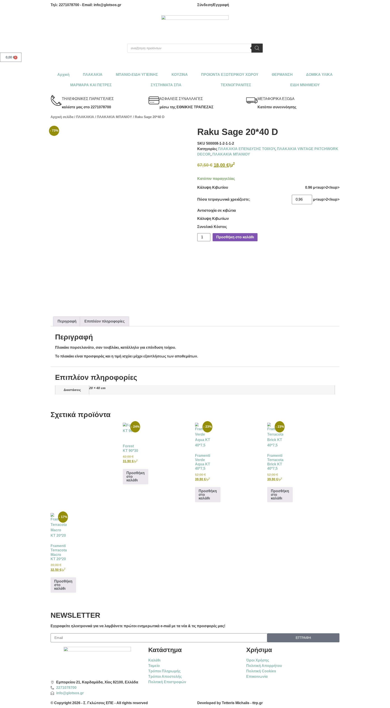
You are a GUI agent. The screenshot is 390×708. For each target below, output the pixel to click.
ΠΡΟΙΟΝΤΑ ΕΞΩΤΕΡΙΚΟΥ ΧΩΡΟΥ (229, 75)
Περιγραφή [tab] (67, 321)
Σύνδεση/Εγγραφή (213, 5)
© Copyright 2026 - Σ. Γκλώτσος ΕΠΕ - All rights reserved (99, 703)
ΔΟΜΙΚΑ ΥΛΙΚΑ (319, 75)
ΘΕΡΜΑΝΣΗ (282, 75)
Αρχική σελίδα (62, 117)
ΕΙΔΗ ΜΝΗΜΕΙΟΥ (305, 85)
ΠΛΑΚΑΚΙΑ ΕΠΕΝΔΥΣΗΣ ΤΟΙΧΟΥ (246, 149)
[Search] (257, 48)
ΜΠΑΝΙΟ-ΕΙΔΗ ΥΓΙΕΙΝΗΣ (137, 75)
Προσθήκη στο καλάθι (235, 237)
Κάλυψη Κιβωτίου (212, 187)
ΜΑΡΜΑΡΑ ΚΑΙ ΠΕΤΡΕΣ (91, 85)
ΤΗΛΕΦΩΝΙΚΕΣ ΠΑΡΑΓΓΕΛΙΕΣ (88, 99)
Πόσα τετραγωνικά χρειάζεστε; (223, 199)
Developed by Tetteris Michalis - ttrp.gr (230, 703)
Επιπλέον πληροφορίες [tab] (104, 321)
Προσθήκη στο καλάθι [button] (135, 476)
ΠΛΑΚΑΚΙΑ (92, 75)
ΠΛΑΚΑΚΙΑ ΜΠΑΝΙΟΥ (114, 117)
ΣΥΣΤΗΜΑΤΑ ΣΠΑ (166, 85)
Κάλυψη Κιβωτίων (213, 219)
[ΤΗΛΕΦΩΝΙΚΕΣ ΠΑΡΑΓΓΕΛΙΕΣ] (56, 100)
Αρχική (63, 75)
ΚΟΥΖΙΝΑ (180, 75)
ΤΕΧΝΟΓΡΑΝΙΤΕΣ (236, 85)
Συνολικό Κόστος (212, 227)
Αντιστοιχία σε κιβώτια (216, 210)
